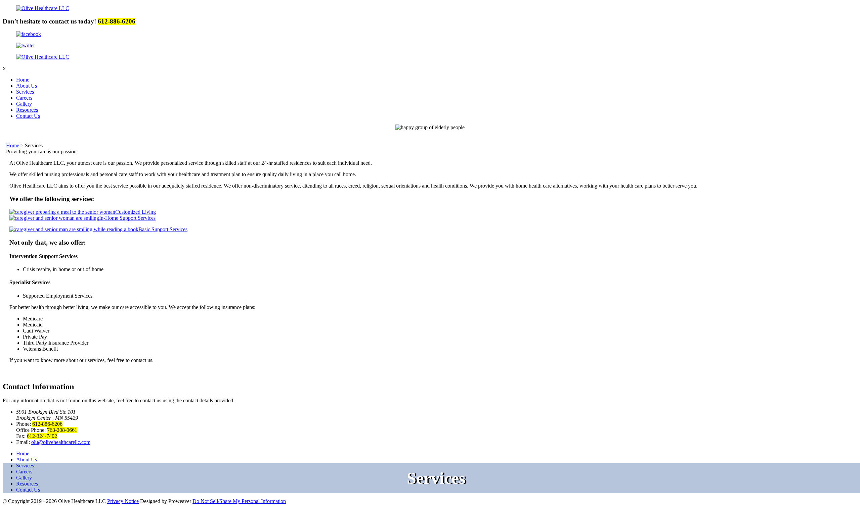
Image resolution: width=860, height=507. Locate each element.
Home (22, 80)
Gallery (24, 104)
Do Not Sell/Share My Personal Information (239, 501)
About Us (26, 86)
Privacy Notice (123, 501)
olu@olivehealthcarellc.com (60, 442)
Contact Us (28, 116)
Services (25, 92)
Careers (24, 98)
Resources (27, 110)
